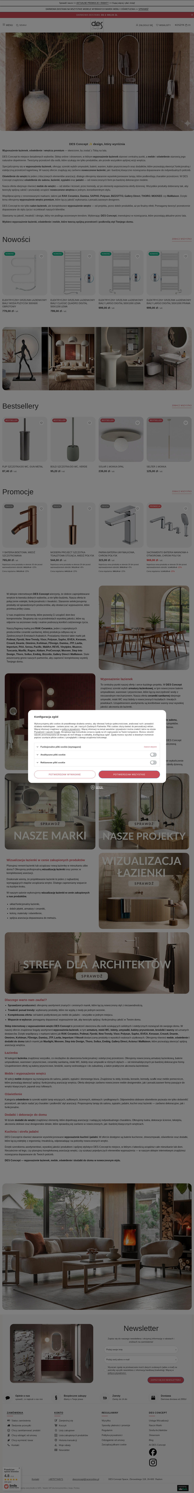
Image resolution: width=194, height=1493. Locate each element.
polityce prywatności (71, 729)
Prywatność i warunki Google (47, 732)
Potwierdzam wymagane (65, 774)
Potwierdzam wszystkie (129, 774)
